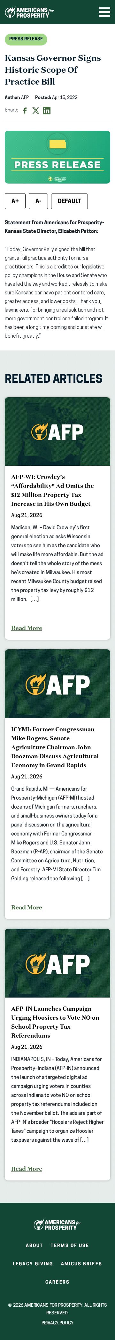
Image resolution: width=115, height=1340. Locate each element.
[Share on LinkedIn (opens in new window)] (46, 110)
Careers (57, 1284)
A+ (15, 202)
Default (69, 202)
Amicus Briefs (81, 1266)
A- (38, 202)
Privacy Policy (57, 1323)
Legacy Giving (33, 1264)
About (34, 1246)
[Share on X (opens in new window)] (36, 110)
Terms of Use (70, 1246)
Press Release (26, 39)
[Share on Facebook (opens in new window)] (25, 110)
